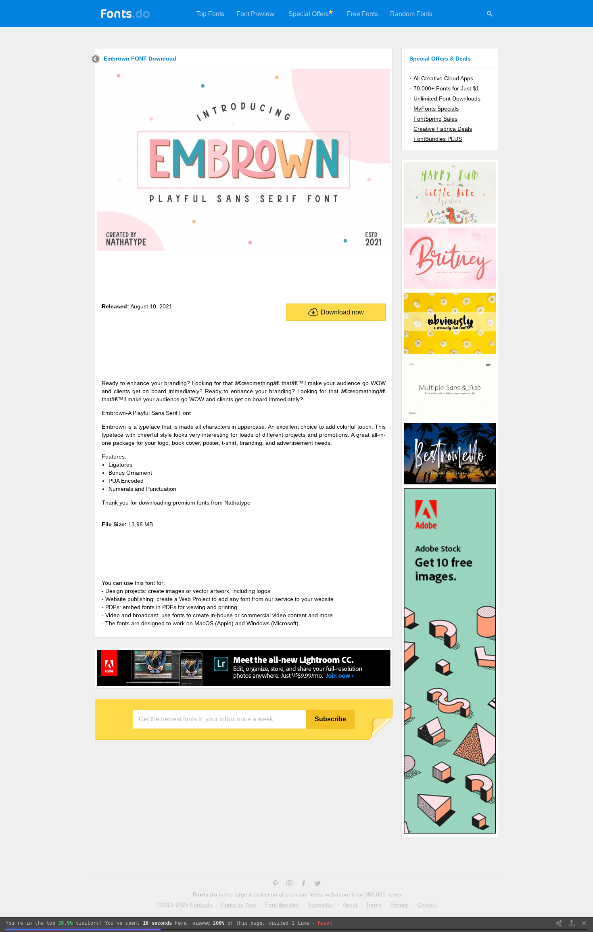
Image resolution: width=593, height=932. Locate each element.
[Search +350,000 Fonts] (490, 15)
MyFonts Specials (436, 108)
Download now (342, 312)
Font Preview (255, 13)
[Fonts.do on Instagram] (289, 884)
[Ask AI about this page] (558, 923)
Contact (427, 904)
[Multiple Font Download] (449, 418)
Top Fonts (210, 13)
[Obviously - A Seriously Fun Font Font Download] (449, 353)
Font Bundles (282, 904)
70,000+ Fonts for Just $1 (446, 88)
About (349, 904)
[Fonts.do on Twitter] (318, 884)
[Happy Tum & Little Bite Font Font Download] (449, 223)
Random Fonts (411, 13)
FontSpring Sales (435, 118)
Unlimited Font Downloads (446, 98)
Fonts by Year (239, 904)
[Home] (95, 60)
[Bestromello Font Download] (449, 484)
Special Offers (308, 13)
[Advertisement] (243, 275)
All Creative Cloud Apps (443, 78)
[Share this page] (571, 923)
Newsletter (320, 904)
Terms (374, 904)
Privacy (399, 904)
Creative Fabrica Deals (442, 129)
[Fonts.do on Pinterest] (275, 884)
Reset (325, 923)
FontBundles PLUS (437, 139)
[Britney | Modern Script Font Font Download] (449, 288)
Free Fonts (362, 13)
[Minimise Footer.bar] (583, 923)
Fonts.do (201, 904)
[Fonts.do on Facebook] (304, 884)
